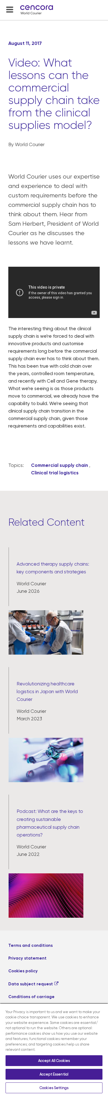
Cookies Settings (54, 1088)
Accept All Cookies (54, 1061)
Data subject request (30, 983)
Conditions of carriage (31, 996)
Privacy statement (27, 958)
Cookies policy (23, 970)
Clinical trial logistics (55, 472)
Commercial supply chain (59, 465)
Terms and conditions (30, 945)
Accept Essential (54, 1074)
